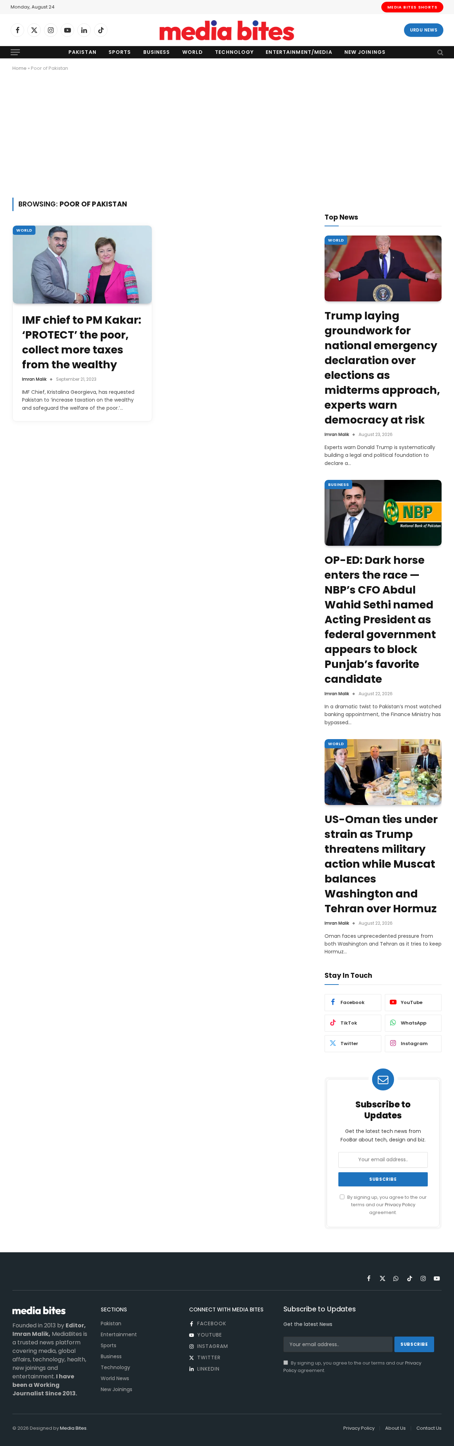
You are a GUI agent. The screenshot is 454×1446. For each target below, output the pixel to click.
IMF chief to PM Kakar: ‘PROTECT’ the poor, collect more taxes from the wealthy (81, 342)
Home (19, 68)
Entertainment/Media (299, 52)
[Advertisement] (227, 133)
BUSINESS (338, 484)
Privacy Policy (400, 1205)
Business (156, 52)
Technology (234, 52)
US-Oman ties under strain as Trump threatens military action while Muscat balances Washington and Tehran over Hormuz (381, 864)
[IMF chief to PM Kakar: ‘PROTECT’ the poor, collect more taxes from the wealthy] (82, 265)
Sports (120, 52)
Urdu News (423, 30)
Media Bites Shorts (412, 7)
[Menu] (15, 52)
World (192, 52)
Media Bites (73, 1428)
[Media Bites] (227, 30)
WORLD (24, 230)
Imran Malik (34, 379)
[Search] (439, 52)
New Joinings (365, 52)
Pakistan (82, 52)
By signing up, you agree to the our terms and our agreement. (386, 1204)
